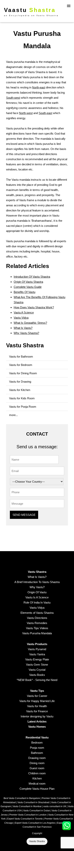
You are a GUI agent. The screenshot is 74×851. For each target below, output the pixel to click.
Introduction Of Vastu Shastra (32, 276)
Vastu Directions (37, 617)
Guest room (37, 768)
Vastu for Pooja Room (22, 406)
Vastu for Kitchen (19, 390)
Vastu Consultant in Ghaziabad (33, 802)
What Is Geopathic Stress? (30, 322)
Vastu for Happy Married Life (37, 701)
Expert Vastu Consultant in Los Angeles (35, 823)
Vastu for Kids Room (22, 398)
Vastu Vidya (21, 317)
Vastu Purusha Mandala (37, 633)
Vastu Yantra (37, 654)
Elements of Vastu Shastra (37, 612)
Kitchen (37, 778)
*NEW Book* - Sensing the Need (37, 680)
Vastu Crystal (37, 669)
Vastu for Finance (37, 711)
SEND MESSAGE (24, 514)
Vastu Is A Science (37, 597)
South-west (13, 97)
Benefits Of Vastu (24, 292)
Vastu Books (37, 674)
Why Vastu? (37, 587)
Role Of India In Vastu (37, 602)
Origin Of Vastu (37, 592)
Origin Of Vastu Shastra (28, 281)
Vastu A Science (24, 312)
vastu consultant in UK (54, 806)
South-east (45, 113)
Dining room (37, 763)
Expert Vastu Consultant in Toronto (25, 818)
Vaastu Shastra (37, 841)
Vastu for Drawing (20, 381)
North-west (26, 113)
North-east (38, 87)
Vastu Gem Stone (37, 664)
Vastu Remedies (37, 623)
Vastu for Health (37, 706)
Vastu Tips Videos (37, 628)
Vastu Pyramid (37, 649)
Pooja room (37, 747)
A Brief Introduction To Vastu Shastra (37, 582)
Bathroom (37, 752)
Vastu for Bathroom (21, 356)
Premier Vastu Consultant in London (27, 814)
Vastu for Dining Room (23, 373)
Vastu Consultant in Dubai (36, 810)
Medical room (37, 783)
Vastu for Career (37, 695)
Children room (37, 773)
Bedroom (37, 742)
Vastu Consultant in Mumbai (27, 806)
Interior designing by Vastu (37, 716)
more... (13, 415)
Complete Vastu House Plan (37, 788)
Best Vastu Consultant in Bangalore (22, 798)
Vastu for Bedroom (20, 364)
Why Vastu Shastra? (26, 333)
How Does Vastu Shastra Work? (34, 307)
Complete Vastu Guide (28, 286)
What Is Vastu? (23, 327)
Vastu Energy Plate (37, 659)
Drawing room (37, 758)
